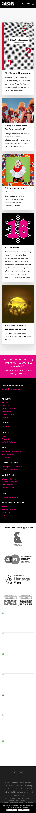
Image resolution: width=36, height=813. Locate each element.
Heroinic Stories (9, 509)
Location (6, 457)
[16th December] (18, 247)
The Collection (8, 454)
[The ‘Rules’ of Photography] (18, 59)
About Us (6, 403)
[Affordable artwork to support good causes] (18, 314)
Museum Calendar (10, 497)
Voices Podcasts (9, 482)
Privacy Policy (8, 414)
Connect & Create (10, 469)
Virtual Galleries (9, 442)
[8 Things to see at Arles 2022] (18, 182)
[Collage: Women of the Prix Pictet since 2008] (18, 124)
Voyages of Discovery (12, 466)
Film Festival (7, 484)
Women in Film (8, 487)
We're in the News (10, 408)
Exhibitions (6, 512)
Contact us (7, 417)
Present (5, 439)
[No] (33, 808)
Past (4, 436)
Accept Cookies (11, 810)
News (4, 506)
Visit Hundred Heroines (12, 451)
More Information (24, 810)
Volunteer (6, 405)
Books (5, 515)
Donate (5, 426)
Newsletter (7, 411)
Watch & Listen (9, 479)
